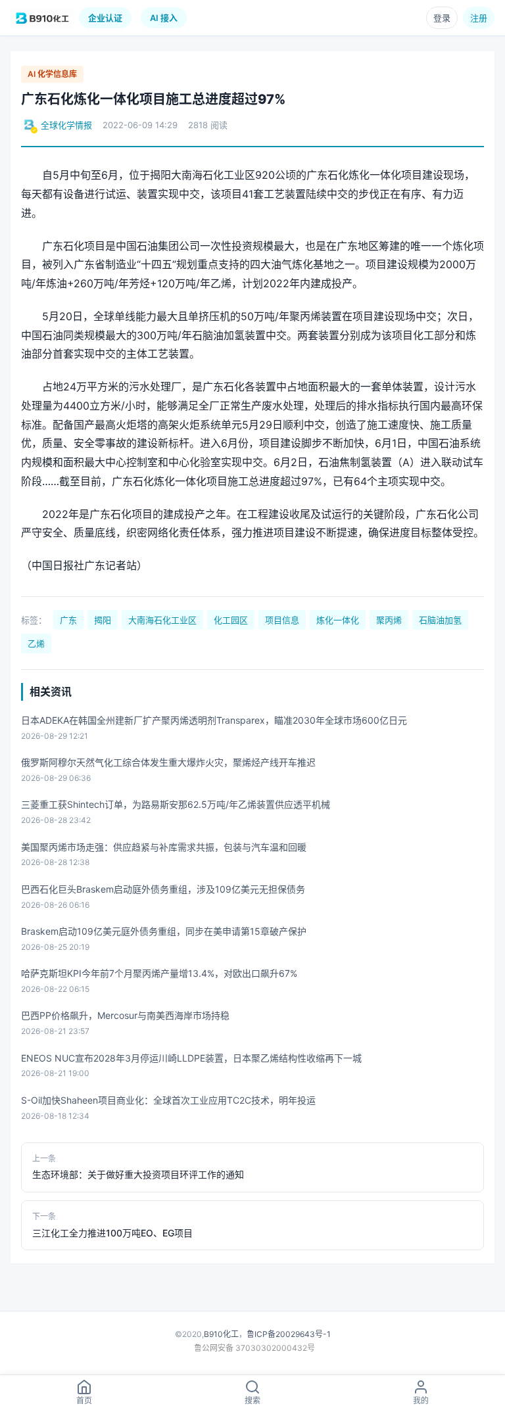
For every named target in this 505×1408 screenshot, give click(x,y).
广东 (68, 620)
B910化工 (221, 1334)
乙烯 (36, 643)
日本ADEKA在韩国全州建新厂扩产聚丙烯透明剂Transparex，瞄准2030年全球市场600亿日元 (214, 720)
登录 (441, 17)
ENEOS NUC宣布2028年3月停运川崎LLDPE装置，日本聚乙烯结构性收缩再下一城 (191, 1058)
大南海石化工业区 (162, 620)
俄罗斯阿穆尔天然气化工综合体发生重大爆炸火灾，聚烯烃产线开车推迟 (168, 762)
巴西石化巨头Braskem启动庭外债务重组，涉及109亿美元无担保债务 (163, 889)
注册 (478, 17)
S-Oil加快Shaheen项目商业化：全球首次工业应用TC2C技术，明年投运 (168, 1100)
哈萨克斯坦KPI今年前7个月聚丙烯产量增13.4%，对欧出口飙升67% (159, 973)
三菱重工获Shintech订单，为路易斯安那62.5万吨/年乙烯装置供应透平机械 (175, 804)
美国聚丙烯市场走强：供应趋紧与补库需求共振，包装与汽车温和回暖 (163, 847)
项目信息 (282, 620)
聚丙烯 (389, 620)
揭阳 (102, 620)
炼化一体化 (337, 620)
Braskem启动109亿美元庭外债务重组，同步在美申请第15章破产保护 (163, 931)
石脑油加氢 (440, 620)
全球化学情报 (66, 125)
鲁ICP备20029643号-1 (289, 1334)
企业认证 (105, 17)
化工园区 (231, 620)
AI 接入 (164, 17)
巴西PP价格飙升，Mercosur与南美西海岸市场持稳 (125, 1015)
